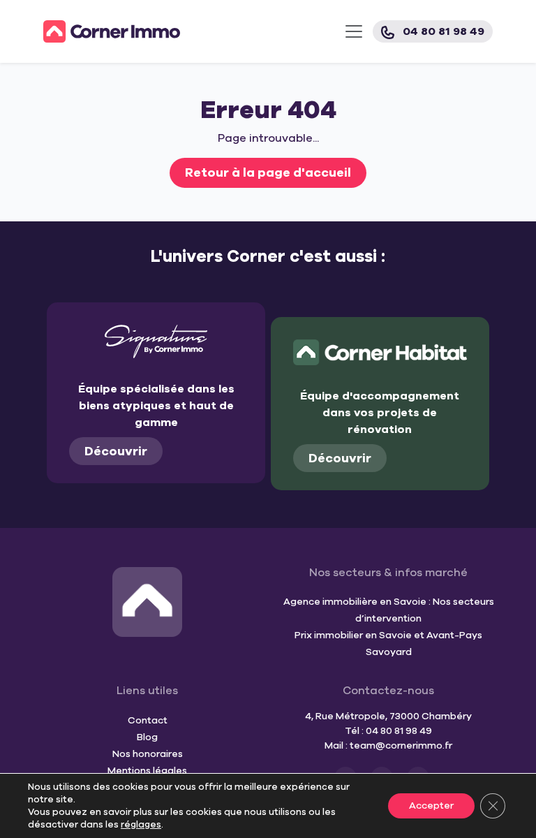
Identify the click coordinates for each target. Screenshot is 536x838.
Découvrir (115, 451)
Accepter (431, 805)
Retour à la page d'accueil (268, 172)
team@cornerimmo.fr (401, 745)
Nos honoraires (147, 753)
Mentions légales (147, 770)
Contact (148, 720)
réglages (141, 824)
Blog (147, 737)
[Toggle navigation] (354, 31)
